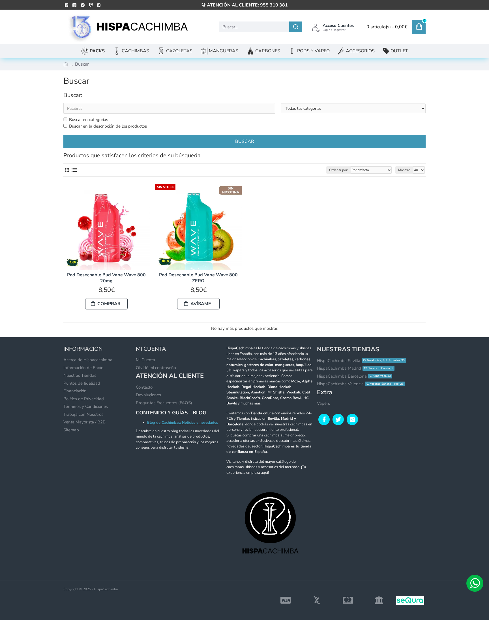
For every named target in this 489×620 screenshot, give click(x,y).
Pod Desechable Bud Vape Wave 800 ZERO (198, 278)
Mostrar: (404, 170)
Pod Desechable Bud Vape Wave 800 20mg (106, 278)
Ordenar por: (338, 170)
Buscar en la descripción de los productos (108, 126)
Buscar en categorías (88, 119)
